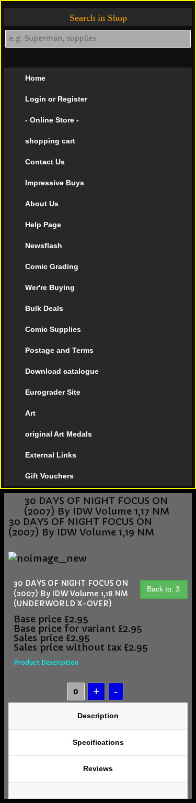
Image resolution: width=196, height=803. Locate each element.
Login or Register (56, 99)
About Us (42, 203)
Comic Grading (51, 266)
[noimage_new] (47, 558)
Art (30, 413)
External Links (50, 455)
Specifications (98, 742)
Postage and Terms (59, 350)
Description (98, 715)
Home (35, 78)
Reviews (98, 768)
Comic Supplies (53, 329)
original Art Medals (58, 434)
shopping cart (50, 141)
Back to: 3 (163, 589)
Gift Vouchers (49, 476)
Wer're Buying (50, 287)
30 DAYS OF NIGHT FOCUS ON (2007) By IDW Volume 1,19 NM (81, 527)
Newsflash (43, 245)
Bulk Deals (44, 308)
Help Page (43, 224)
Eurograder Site (52, 392)
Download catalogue (62, 371)
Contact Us (45, 162)
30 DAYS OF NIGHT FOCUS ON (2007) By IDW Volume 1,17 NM (96, 506)
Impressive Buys (54, 183)
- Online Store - (52, 120)
